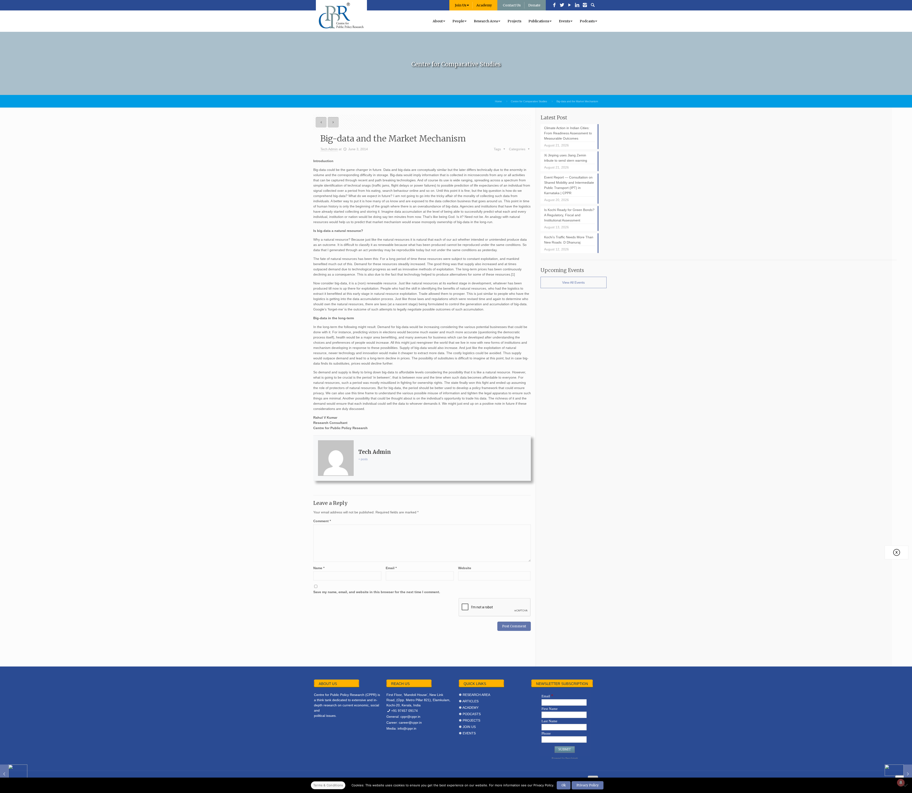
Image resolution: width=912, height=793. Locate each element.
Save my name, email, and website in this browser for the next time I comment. (376, 592)
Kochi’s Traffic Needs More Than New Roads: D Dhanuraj (568, 239)
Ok (563, 785)
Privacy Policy (587, 785)
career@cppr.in (410, 722)
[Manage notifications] (901, 782)
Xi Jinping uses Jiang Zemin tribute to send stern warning (565, 157)
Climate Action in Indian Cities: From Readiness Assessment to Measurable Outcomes (568, 133)
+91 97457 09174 (404, 711)
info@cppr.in (407, 728)
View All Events (573, 282)
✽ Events (467, 733)
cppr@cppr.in (410, 716)
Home (498, 101)
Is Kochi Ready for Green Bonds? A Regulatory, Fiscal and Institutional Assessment (569, 215)
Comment (322, 521)
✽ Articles (469, 701)
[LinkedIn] (577, 5)
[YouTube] (569, 5)
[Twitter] (562, 5)
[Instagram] (585, 5)
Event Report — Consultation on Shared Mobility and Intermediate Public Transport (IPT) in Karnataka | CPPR (569, 185)
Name (318, 568)
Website (464, 568)
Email (391, 568)
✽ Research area (474, 695)
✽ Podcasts (470, 714)
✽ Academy (469, 707)
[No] (906, 785)
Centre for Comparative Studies (529, 101)
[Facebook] (554, 5)
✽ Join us (467, 727)
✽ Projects (469, 720)
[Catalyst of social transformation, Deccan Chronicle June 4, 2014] (898, 774)
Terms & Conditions (328, 785)
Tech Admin (329, 149)
